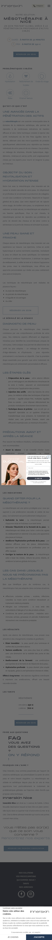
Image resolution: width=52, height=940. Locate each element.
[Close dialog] (48, 457)
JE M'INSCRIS (38, 478)
